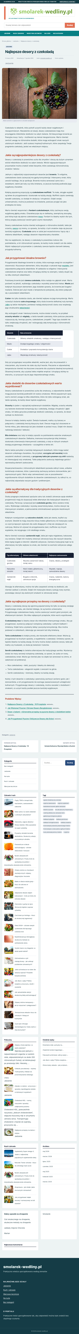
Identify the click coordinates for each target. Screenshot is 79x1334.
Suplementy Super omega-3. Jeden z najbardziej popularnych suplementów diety (25, 1154)
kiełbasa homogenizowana (51, 822)
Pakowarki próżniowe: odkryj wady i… (55, 1055)
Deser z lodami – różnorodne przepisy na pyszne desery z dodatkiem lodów (39, 712)
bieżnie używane (48, 809)
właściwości (25, 308)
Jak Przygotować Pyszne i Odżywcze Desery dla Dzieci (31, 719)
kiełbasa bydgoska (49, 819)
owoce (15, 228)
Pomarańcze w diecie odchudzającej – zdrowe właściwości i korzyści (23, 847)
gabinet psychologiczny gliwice (53, 816)
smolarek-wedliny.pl (46, 58)
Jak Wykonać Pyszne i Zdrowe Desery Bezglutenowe (30, 708)
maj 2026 (46, 1151)
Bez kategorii (58, 33)
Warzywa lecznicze (34, 33)
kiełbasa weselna (66, 822)
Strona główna (6, 41)
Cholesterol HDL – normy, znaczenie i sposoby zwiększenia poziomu (23, 1103)
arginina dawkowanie (50, 803)
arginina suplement (63, 803)
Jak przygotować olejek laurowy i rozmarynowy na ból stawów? (25, 1200)
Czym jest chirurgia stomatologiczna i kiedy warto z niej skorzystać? (25, 1027)
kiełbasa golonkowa (62, 819)
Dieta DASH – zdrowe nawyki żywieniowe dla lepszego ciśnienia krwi (24, 929)
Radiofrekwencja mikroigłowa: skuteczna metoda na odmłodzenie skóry (25, 940)
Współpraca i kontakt (67, 1)
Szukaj (70, 25)
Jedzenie (7, 33)
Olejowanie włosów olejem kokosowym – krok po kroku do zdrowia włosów (25, 896)
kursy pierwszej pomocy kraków (53, 832)
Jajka (7, 305)
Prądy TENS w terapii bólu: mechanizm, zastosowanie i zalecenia (24, 803)
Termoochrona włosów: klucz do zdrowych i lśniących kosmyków (25, 1016)
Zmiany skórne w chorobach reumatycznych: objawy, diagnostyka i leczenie (24, 873)
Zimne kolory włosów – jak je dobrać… (55, 1065)
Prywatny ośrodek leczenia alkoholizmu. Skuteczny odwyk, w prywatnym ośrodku (25, 836)
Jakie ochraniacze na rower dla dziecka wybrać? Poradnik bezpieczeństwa (25, 973)
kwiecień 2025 (48, 1176)
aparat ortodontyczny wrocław (52, 800)
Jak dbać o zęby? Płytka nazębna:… (55, 1060)
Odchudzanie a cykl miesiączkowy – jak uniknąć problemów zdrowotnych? (24, 961)
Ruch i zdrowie (18, 33)
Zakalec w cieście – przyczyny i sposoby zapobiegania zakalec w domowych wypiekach (25, 1089)
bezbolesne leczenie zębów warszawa (54, 806)
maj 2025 (46, 1171)
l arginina (66, 832)
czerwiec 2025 (48, 1166)
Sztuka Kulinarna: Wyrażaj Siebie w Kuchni (60, 746)
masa (40, 217)
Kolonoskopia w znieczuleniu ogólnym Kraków (57, 829)
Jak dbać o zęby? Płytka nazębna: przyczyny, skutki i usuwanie (24, 984)
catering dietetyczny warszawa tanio (54, 813)
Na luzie (47, 33)
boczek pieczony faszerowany (64, 809)
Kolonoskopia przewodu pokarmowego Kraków (57, 825)
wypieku (65, 266)
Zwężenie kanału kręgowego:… (53, 1050)
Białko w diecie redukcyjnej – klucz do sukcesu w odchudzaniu (24, 885)
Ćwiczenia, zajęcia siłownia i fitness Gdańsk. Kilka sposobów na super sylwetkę (25, 825)
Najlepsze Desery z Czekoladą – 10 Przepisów (27, 704)
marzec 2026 (47, 1156)
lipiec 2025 (46, 1161)
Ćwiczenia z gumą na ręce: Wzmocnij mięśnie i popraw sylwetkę (24, 907)
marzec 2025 (47, 1182)
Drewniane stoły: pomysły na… (53, 1045)
